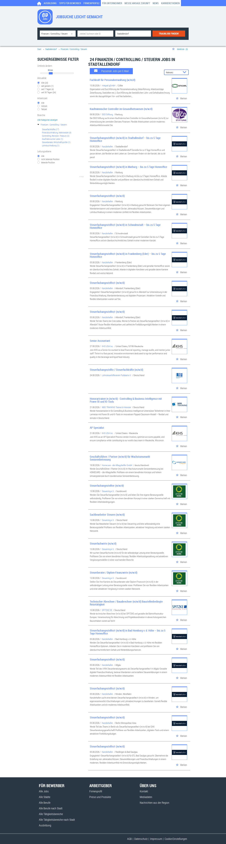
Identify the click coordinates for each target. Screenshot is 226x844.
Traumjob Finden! (169, 33)
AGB (129, 839)
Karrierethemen (170, 3)
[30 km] (51, 73)
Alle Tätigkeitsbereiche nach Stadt (57, 819)
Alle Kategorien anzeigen (47, 119)
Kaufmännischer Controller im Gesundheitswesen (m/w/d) (121, 109)
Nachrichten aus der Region (154, 802)
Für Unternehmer (112, 3)
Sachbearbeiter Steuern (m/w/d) (107, 514)
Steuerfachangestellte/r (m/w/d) (107, 196)
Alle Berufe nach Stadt (50, 808)
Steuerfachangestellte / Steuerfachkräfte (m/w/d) (116, 369)
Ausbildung (50, 3)
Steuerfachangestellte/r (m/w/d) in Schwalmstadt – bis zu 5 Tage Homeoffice (125, 226)
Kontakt (144, 791)
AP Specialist (97, 427)
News (156, 3)
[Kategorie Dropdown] (72, 34)
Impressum (156, 839)
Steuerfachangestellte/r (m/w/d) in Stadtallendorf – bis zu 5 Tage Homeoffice (125, 139)
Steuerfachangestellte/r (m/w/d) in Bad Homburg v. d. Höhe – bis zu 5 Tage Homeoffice (127, 632)
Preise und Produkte (100, 797)
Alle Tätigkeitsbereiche (51, 814)
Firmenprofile (91, 3)
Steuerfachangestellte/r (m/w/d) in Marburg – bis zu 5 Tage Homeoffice (128, 167)
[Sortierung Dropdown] (185, 72)
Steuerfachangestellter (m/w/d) (107, 485)
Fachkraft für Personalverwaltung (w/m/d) (112, 80)
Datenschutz (141, 839)
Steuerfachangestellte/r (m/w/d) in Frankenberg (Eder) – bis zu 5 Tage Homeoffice (128, 255)
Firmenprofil (95, 791)
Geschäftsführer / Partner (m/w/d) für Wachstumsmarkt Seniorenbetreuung (120, 458)
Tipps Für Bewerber (70, 3)
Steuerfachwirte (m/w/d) (103, 543)
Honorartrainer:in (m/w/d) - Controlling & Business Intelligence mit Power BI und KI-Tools (126, 400)
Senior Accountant (100, 341)
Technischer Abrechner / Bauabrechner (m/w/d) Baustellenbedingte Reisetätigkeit (126, 603)
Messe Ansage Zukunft (137, 3)
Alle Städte (44, 797)
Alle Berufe (44, 802)
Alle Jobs (44, 791)
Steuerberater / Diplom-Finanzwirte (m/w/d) (113, 572)
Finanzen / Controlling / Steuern (54, 124)
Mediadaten (146, 797)
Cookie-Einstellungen (176, 839)
